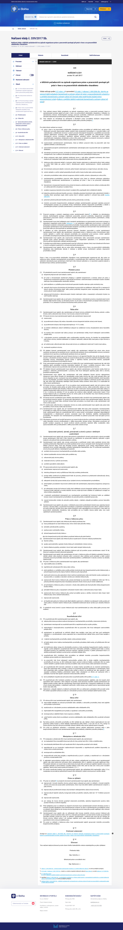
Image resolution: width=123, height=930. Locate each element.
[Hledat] (96, 17)
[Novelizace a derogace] (112, 833)
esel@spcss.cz (95, 902)
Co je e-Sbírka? (44, 899)
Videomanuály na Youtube (20, 903)
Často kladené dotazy (46, 902)
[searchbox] (65, 17)
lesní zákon (89, 871)
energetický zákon (50, 878)
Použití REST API (70, 905)
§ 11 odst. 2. (95, 677)
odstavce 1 (70, 223)
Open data (68, 902)
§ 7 (42, 873)
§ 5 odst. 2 (78, 91)
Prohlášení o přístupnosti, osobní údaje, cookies (49, 906)
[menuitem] (91, 9)
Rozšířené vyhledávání (63, 23)
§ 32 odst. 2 (44, 871)
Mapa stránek (44, 910)
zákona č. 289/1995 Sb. (54, 871)
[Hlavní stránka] (13, 29)
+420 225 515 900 (96, 905)
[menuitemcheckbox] (23, 75)
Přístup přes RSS (70, 899)
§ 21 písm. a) (60, 91)
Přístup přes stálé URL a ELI (73, 909)
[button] (20, 55)
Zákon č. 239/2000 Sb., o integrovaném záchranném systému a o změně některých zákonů (64, 868)
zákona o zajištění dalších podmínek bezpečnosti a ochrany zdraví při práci (66, 875)
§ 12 (42, 875)
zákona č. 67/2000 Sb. (103, 871)
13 (45, 875)
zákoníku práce (47, 873)
